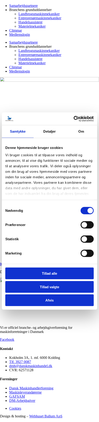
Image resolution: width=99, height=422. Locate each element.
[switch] (87, 225)
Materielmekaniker (32, 26)
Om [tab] (81, 131)
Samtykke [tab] (18, 131)
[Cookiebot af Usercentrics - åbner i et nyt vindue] (73, 119)
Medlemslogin (19, 34)
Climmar (15, 30)
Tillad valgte (49, 287)
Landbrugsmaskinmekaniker (39, 14)
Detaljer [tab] (49, 131)
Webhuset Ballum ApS (45, 416)
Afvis (49, 300)
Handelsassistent (30, 22)
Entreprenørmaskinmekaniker (39, 18)
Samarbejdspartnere (23, 6)
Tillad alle (49, 273)
